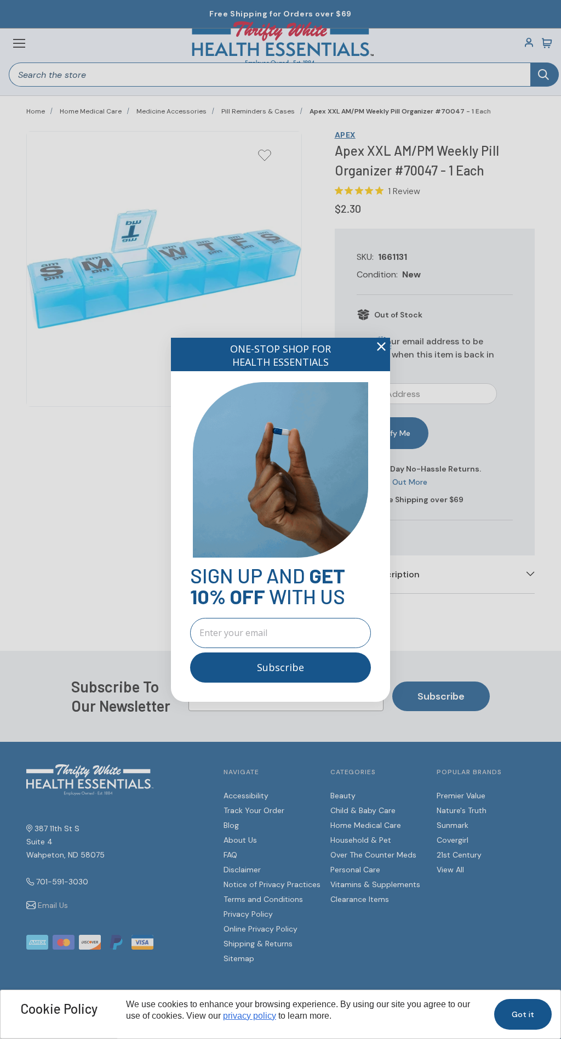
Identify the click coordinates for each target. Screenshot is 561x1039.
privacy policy (249, 1015)
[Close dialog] (381, 346)
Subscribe (280, 667)
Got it (523, 1014)
